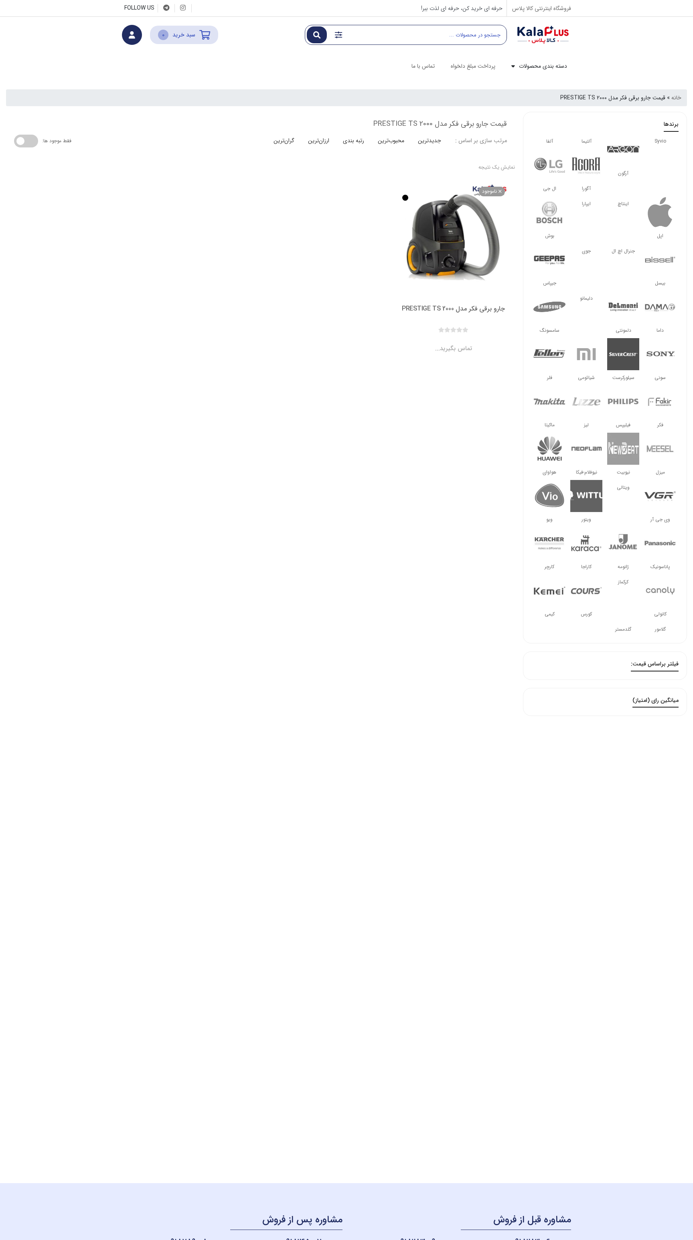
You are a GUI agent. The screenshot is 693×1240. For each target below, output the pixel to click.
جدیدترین (429, 140)
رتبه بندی (353, 140)
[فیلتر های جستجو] (338, 34)
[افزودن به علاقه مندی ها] (431, 342)
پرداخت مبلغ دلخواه (473, 66)
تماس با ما (423, 66)
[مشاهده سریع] (461, 342)
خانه (676, 97)
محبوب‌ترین (391, 140)
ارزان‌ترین (318, 140)
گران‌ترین (284, 140)
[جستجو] (317, 34)
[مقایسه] (446, 342)
